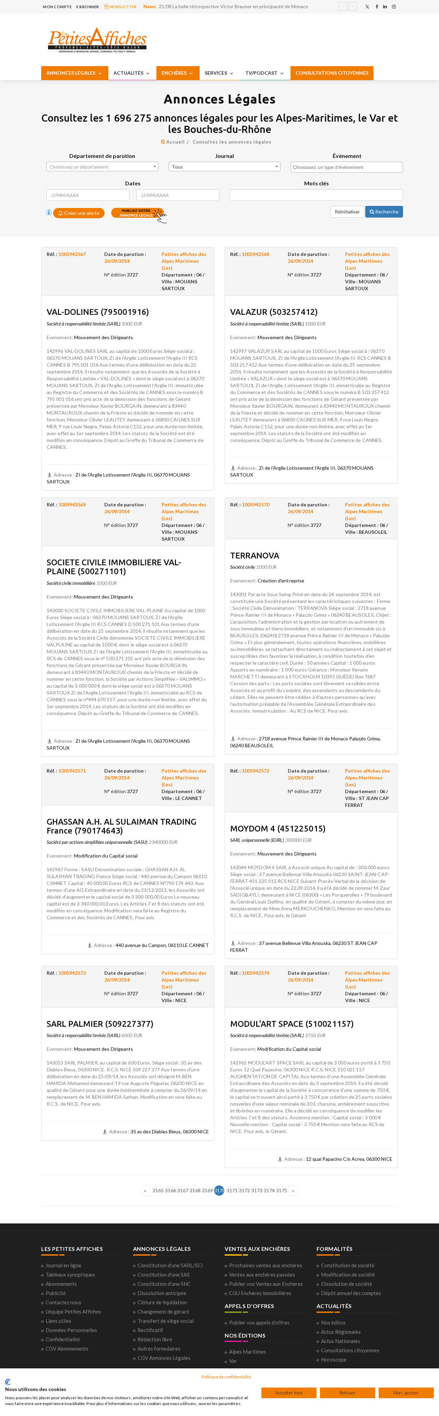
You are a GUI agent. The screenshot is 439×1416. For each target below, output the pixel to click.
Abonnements (61, 1284)
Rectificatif (150, 1330)
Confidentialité (63, 1339)
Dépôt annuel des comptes (351, 1293)
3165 (158, 1190)
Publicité (56, 1293)
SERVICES (216, 73)
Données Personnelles (71, 1330)
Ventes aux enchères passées (262, 1274)
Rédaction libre (155, 1339)
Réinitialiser (347, 211)
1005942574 (255, 973)
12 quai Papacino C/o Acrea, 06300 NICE (349, 1159)
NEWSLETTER (123, 6)
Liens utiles (58, 1321)
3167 (182, 1190)
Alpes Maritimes (247, 1352)
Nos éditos (333, 1322)
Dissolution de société (346, 1284)
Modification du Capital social (106, 856)
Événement (347, 155)
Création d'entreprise (281, 580)
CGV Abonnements (67, 1348)
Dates (133, 183)
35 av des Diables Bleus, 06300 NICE (170, 1131)
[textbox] (102, 167)
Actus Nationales (340, 1341)
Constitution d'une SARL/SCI (170, 1265)
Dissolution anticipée (162, 1293)
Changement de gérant (163, 1311)
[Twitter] (367, 6)
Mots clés (316, 183)
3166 (170, 1190)
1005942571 (72, 771)
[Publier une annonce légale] (139, 212)
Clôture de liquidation (162, 1302)
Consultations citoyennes (350, 1350)
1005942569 (72, 504)
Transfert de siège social (166, 1321)
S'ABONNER (87, 6)
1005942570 (255, 504)
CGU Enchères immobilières (260, 1293)
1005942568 (255, 254)
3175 (281, 1190)
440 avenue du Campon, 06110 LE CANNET (162, 945)
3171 (232, 1190)
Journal (224, 155)
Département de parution (102, 155)
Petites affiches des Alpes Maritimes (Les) (184, 261)
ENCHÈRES (175, 73)
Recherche (386, 211)
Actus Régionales (341, 1332)
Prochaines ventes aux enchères (265, 1265)
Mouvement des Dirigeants (103, 337)
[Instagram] (394, 6)
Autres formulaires (159, 1348)
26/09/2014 (117, 261)
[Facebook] (376, 6)
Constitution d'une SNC (164, 1284)
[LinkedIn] (385, 6)
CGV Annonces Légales (164, 1358)
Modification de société (348, 1274)
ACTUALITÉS (129, 73)
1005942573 (72, 973)
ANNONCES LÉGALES (71, 73)
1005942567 (72, 254)
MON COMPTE (57, 6)
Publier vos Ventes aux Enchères (266, 1284)
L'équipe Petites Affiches (73, 1311)
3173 (256, 1190)
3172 (244, 1190)
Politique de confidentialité (226, 1376)
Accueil (175, 142)
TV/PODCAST (261, 73)
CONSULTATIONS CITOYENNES (332, 73)
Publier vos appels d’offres (259, 1322)
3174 (269, 1190)
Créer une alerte (81, 213)
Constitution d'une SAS (164, 1274)
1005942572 (255, 771)
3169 (207, 1190)
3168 (195, 1190)
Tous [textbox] (177, 167)
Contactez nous (63, 1302)
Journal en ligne (63, 1265)
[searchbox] (348, 167)
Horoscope (333, 1359)
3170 (219, 1190)
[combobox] (102, 166)
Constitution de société (348, 1265)
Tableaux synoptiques (70, 1274)
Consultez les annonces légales (232, 142)
